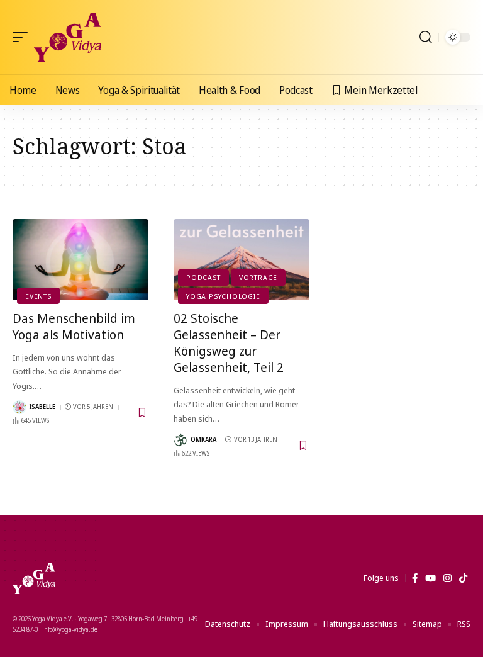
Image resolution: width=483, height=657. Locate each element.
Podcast (203, 277)
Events (38, 296)
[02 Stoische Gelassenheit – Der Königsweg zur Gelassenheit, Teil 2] (241, 260)
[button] (23, 37)
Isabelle (42, 406)
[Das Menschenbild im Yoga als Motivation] (80, 260)
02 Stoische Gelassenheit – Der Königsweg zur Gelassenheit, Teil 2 (229, 343)
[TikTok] (463, 578)
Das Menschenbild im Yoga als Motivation (74, 326)
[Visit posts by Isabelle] (19, 407)
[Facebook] (415, 578)
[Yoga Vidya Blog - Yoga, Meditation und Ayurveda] (67, 37)
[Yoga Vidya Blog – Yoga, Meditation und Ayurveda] (34, 578)
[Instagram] (447, 578)
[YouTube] (430, 578)
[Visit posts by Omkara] (180, 440)
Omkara (203, 439)
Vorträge (258, 277)
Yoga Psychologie (223, 296)
